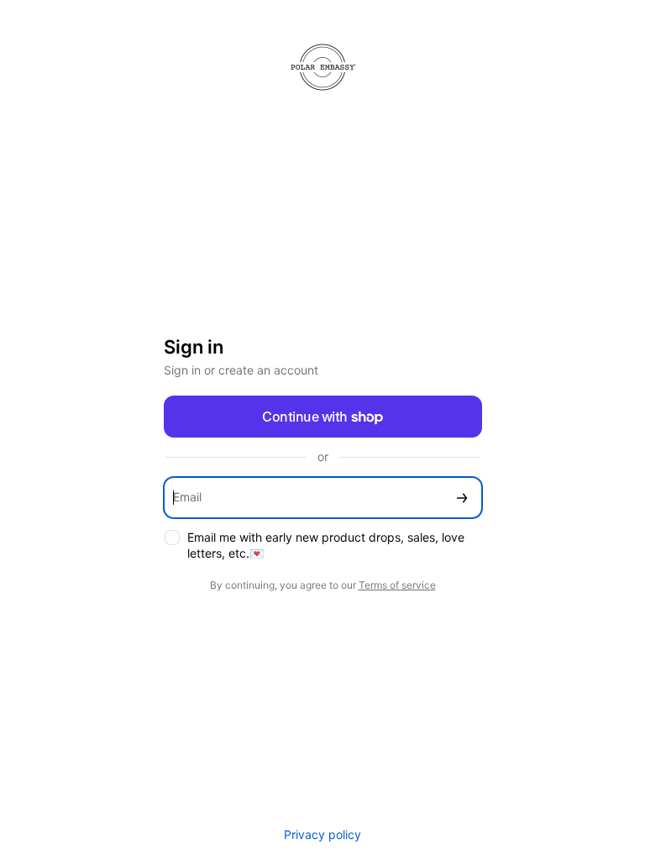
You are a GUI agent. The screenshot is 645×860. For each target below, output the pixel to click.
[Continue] (462, 497)
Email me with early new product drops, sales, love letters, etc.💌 (325, 545)
